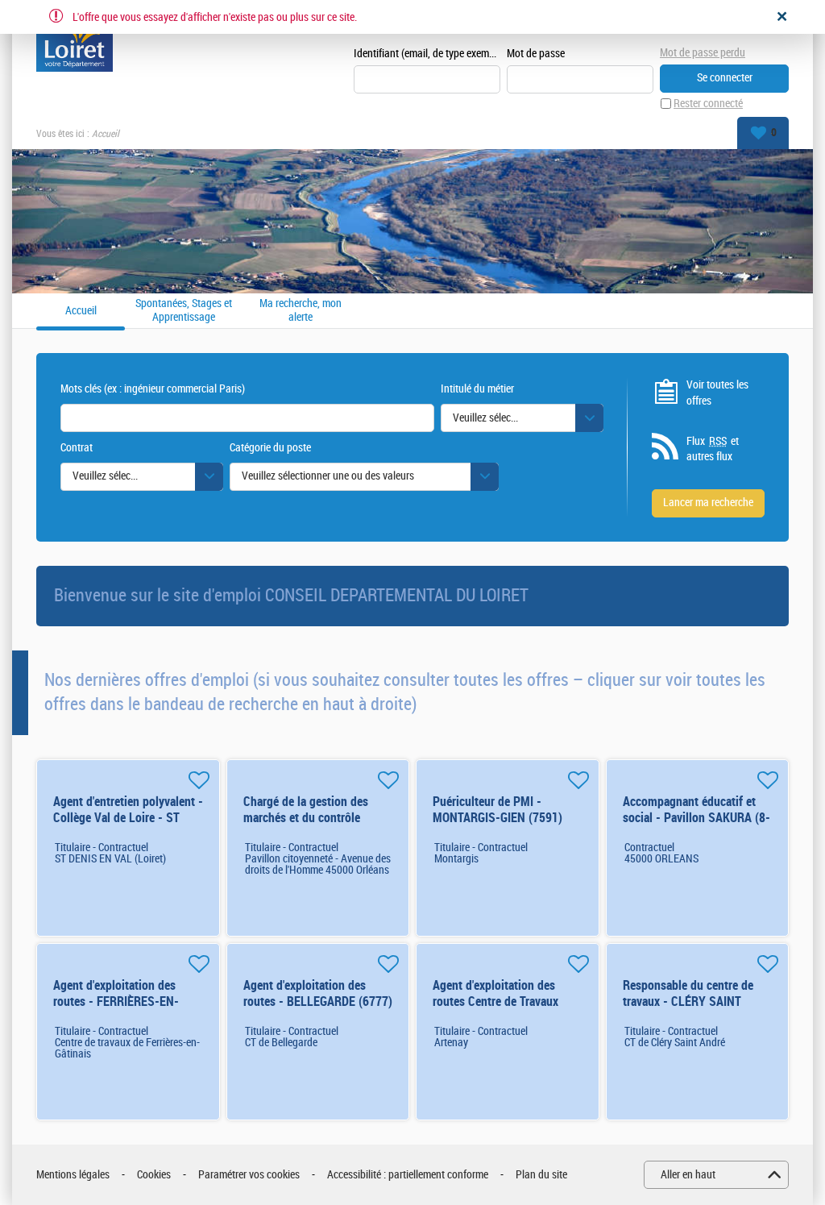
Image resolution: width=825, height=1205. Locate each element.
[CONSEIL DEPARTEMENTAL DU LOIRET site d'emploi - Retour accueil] (74, 42)
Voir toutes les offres (717, 393)
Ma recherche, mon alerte (300, 310)
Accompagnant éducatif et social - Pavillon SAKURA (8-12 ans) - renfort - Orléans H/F (696, 826)
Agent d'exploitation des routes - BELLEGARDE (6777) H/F (317, 1001)
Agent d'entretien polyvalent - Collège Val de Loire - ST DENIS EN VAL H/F (128, 817)
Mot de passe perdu (702, 53)
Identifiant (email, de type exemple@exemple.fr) (427, 53)
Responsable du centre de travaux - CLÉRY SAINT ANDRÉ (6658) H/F (688, 1001)
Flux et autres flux (712, 449)
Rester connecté (708, 103)
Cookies (154, 1175)
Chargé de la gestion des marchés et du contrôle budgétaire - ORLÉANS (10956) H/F (305, 826)
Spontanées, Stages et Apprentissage (183, 310)
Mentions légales (73, 1175)
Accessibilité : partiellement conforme (407, 1175)
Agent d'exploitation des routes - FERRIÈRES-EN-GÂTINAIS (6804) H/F (116, 1001)
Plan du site (541, 1175)
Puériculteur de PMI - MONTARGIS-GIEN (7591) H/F (497, 817)
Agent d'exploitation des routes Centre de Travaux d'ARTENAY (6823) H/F (495, 1001)
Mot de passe (536, 53)
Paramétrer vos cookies (249, 1175)
